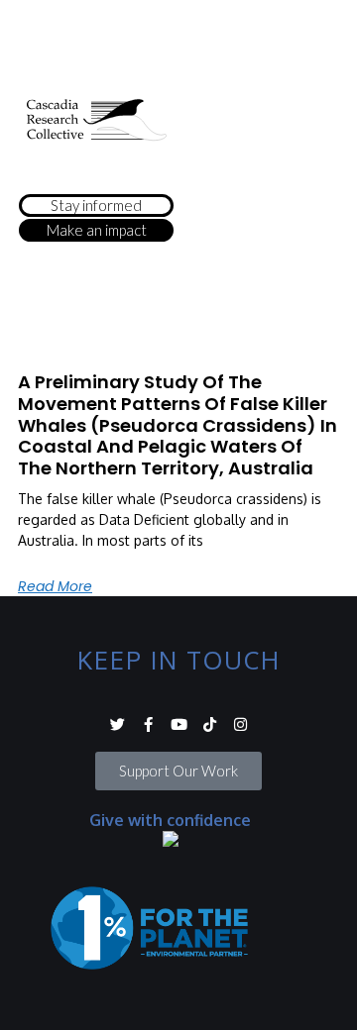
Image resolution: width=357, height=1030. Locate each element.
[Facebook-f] (148, 724)
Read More (55, 586)
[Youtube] (179, 724)
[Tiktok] (209, 724)
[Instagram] (240, 724)
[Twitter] (117, 724)
